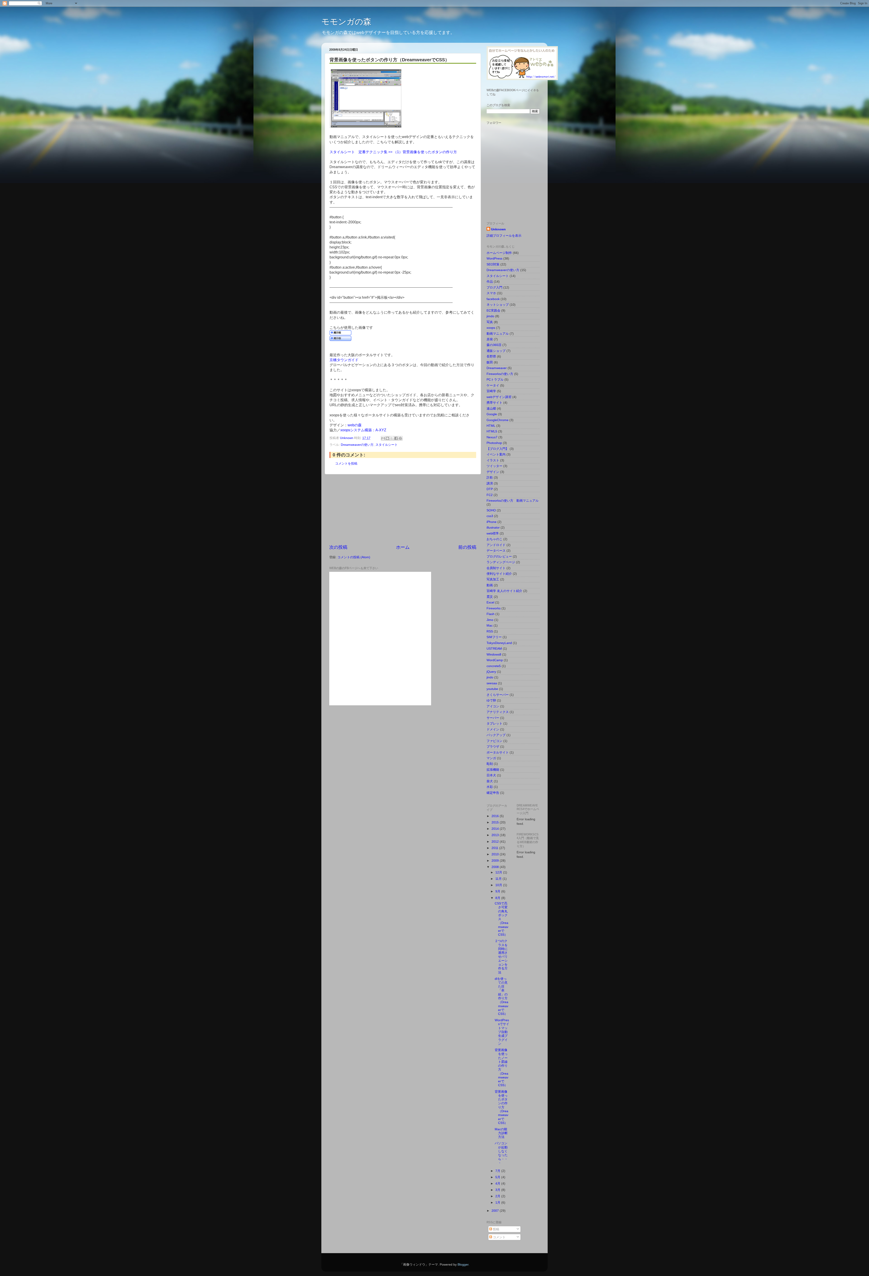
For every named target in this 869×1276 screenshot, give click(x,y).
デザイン (493, 472)
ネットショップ (498, 304)
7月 (498, 1171)
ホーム (403, 547)
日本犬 (491, 775)
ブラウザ (493, 746)
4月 (498, 1183)
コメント (499, 1237)
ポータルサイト (498, 752)
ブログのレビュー (499, 556)
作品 (490, 281)
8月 (498, 898)
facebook (493, 299)
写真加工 (493, 579)
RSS (490, 631)
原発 (490, 339)
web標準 (493, 533)
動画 (490, 585)
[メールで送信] (383, 438)
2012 (496, 841)
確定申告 (493, 792)
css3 (490, 516)
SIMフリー (494, 637)
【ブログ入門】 (498, 449)
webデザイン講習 (499, 397)
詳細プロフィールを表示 (504, 235)
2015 (496, 822)
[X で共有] (391, 438)
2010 (496, 854)
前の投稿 (467, 547)
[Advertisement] (403, 509)
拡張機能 (493, 769)
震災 (490, 597)
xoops (491, 327)
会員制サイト (496, 568)
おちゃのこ (494, 539)
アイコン (493, 706)
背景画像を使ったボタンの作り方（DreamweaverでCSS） (501, 1107)
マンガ (491, 758)
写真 (490, 322)
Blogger (463, 1264)
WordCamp (495, 660)
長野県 (491, 356)
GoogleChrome (498, 420)
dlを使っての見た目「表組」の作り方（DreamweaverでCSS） (501, 996)
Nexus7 (492, 437)
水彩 (490, 787)
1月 (498, 1202)
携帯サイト (494, 402)
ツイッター (494, 466)
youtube (492, 689)
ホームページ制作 (499, 253)
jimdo (490, 316)
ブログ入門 (494, 287)
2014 (496, 828)
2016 (496, 816)
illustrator (493, 527)
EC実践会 (493, 310)
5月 (498, 1177)
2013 (496, 835)
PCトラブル (495, 379)
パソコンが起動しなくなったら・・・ (501, 1152)
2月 (498, 1196)
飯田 (490, 362)
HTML (491, 425)
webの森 (355, 425)
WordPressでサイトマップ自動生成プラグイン (502, 1031)
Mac (490, 625)
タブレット (494, 723)
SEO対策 (493, 264)
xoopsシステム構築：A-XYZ (363, 430)
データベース (496, 550)
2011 (495, 848)
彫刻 (490, 764)
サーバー (493, 718)
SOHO (491, 510)
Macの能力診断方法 (501, 1133)
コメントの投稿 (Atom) (353, 557)
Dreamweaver (497, 368)
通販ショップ (496, 351)
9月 (498, 891)
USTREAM (494, 648)
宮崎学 (491, 391)
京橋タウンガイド (343, 360)
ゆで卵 (491, 700)
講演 (490, 483)
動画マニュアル (498, 333)
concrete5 (494, 666)
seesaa (492, 683)
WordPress (494, 258)
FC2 (490, 495)
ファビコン (494, 741)
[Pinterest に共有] (400, 438)
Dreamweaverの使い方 (357, 444)
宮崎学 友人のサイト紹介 (504, 591)
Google (492, 414)
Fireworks (494, 608)
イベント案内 (496, 454)
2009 (496, 860)
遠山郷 (491, 408)
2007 (496, 1210)
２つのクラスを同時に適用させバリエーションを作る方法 (501, 956)
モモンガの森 (346, 21)
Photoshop (494, 443)
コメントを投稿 (346, 463)
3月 (498, 1190)
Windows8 (494, 654)
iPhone (492, 522)
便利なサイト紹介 (499, 573)
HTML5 (492, 431)
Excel (490, 602)
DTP (490, 489)
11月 (499, 878)
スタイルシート (386, 444)
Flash (490, 614)
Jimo (490, 620)
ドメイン (493, 729)
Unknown (498, 229)
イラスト (493, 460)
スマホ (491, 293)
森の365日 (494, 345)
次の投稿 (338, 547)
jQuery (491, 671)
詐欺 (490, 477)
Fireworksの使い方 (500, 374)
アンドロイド (496, 545)
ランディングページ (501, 562)
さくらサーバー (498, 694)
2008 (496, 867)
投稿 (495, 1229)
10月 (499, 885)
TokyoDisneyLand (499, 643)
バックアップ (496, 735)
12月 (499, 872)
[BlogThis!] (387, 438)
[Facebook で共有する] (396, 438)
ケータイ (493, 385)
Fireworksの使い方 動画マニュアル (513, 500)
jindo (490, 677)
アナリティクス (498, 712)
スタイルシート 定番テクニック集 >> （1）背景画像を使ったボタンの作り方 (393, 152)
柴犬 (490, 781)
